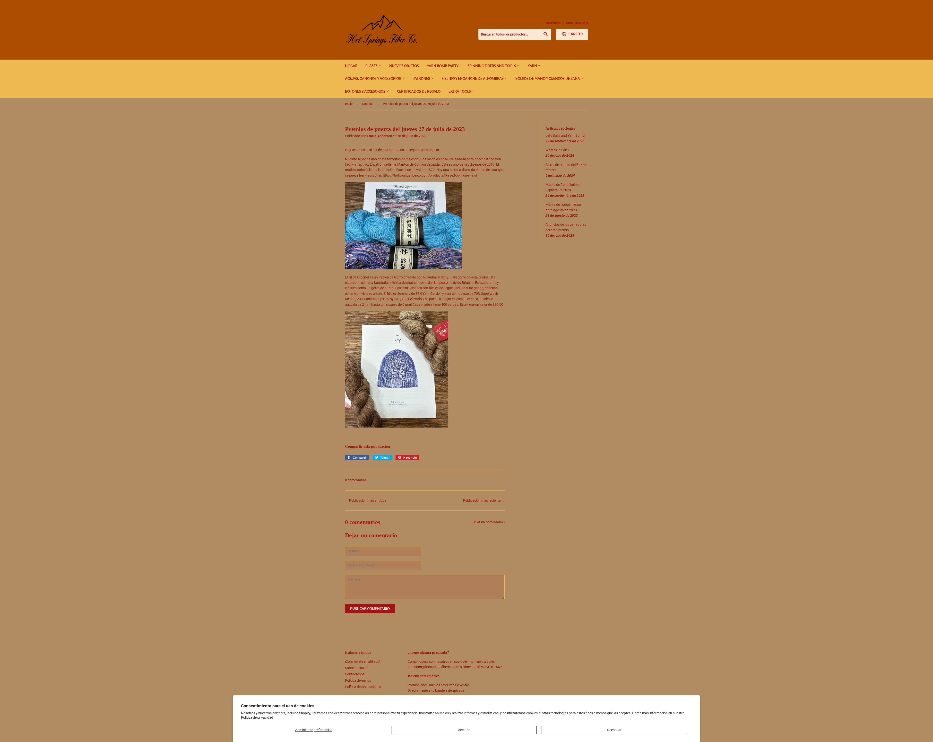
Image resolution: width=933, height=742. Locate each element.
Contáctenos (354, 674)
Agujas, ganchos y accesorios (373, 78)
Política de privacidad (257, 717)
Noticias (367, 104)
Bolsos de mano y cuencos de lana (548, 78)
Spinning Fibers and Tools (492, 66)
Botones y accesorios (365, 91)
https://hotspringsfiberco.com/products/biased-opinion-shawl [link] (430, 175)
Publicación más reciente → (484, 500)
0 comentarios (356, 480)
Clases (371, 66)
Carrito (575, 34)
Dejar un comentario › (489, 522)
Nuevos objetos (404, 66)
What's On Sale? (557, 150)
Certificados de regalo (419, 91)
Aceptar (464, 730)
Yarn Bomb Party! (443, 66)
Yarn (533, 66)
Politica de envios (358, 680)
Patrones (422, 78)
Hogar (351, 66)
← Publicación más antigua (365, 500)
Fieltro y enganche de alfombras (473, 78)
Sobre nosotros (356, 668)
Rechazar (614, 730)
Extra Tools (460, 91)
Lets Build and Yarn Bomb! (565, 135)
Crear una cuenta (577, 23)
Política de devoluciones (363, 687)
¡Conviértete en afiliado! (362, 661)
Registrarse (553, 23)
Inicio (349, 104)
